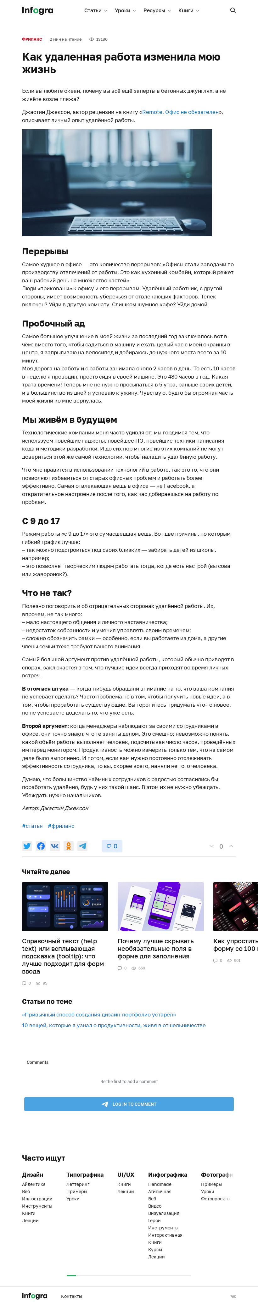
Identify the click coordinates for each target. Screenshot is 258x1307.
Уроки (122, 10)
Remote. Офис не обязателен (180, 112)
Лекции (30, 1220)
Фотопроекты (215, 1198)
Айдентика (34, 1184)
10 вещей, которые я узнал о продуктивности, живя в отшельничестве (114, 1025)
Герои (154, 1220)
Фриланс (32, 39)
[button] (233, 10)
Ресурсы (154, 10)
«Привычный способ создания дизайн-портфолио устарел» (99, 1014)
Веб (26, 1191)
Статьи (93, 10)
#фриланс (61, 825)
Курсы (155, 1249)
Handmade (159, 1184)
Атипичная (159, 1191)
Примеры (76, 1191)
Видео (154, 1206)
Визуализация (163, 1213)
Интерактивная (165, 1235)
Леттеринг (77, 1184)
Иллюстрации (37, 1198)
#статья (32, 825)
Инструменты (37, 1206)
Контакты (71, 1296)
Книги (186, 10)
